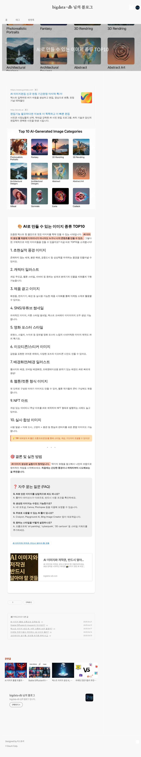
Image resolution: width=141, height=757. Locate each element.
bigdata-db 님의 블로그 (72, 7)
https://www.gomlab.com (21, 90)
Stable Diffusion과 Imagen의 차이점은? (27, 625)
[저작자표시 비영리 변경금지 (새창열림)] (38, 602)
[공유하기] (15, 602)
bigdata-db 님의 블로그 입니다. (23, 699)
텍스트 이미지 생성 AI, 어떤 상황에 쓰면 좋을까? (31, 628)
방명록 (31, 19)
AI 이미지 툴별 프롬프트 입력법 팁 (25, 622)
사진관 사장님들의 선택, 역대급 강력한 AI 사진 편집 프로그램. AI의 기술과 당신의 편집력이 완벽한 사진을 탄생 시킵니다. (51, 119)
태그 (18, 19)
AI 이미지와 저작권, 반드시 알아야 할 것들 (31, 543)
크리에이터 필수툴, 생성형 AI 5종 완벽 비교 (29, 635)
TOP (137, 742)
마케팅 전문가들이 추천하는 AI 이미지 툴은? (29, 632)
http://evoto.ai (16, 110)
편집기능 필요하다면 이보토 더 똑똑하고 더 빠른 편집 (40, 113)
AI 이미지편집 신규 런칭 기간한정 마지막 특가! (36, 93)
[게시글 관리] (19, 602)
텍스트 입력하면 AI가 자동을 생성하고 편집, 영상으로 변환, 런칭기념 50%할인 (42, 99)
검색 (131, 8)
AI (11, 617)
